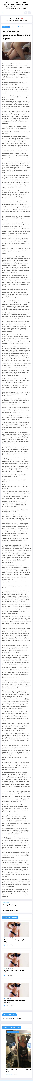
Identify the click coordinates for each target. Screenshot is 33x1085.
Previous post (6, 902)
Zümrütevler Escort (15, 1037)
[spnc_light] (29, 12)
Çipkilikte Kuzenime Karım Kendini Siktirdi (14, 971)
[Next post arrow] (29, 910)
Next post (5, 908)
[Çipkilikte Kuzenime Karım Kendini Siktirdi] (16, 959)
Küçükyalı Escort (16, 1035)
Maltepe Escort (24, 1035)
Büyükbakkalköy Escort (9, 1033)
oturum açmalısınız (17, 1018)
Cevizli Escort (18, 1033)
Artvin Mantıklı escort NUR (10, 910)
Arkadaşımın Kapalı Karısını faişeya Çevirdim (14, 1001)
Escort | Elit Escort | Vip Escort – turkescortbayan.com (16, 3)
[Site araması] (25, 12)
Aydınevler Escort (21, 1031)
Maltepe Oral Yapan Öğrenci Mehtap (16, 1073)
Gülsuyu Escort (26, 1033)
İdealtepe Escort (8, 1035)
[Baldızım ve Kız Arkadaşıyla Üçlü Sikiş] (16, 929)
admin (15, 26)
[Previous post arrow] (29, 904)
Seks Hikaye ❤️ (6, 26)
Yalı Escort (7, 1037)
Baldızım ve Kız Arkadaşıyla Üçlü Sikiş (14, 941)
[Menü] (3, 12)
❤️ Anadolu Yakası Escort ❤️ (10, 1031)
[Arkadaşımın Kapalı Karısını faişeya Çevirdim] (16, 990)
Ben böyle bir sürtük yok (10, 905)
